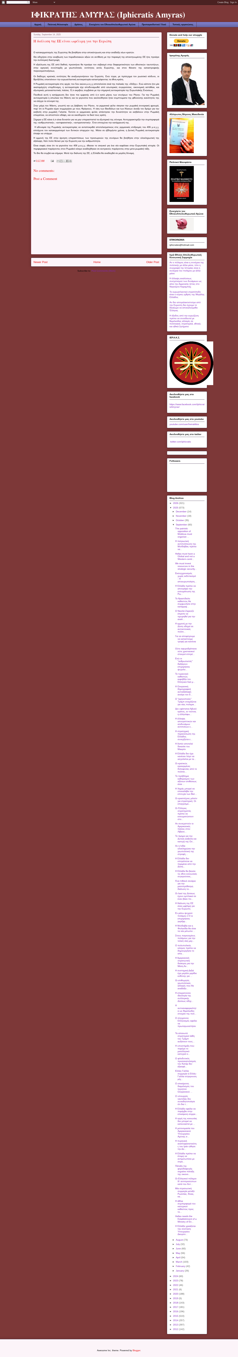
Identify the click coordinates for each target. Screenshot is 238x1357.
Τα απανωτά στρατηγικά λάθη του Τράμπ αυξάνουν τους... (185, 1037)
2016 (176, 1311)
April (178, 1257)
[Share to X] (64, 161)
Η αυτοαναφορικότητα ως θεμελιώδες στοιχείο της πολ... (185, 1009)
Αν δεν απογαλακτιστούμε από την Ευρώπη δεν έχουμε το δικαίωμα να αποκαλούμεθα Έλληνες (185, 306)
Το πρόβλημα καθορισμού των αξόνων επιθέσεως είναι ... (186, 780)
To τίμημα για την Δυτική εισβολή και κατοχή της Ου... (185, 839)
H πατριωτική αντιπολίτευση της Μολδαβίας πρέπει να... (185, 545)
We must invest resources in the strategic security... (186, 566)
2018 (176, 1302)
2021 (176, 1289)
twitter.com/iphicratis (180, 441)
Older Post (152, 262)
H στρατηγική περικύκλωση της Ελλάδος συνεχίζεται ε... (185, 735)
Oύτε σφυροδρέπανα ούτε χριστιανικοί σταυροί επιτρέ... (186, 651)
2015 (176, 1316)
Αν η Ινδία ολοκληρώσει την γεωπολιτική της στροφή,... (185, 850)
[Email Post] (52, 160)
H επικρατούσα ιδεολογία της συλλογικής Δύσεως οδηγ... (184, 997)
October (180, 520)
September (182, 524)
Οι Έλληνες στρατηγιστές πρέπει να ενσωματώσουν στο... (184, 813)
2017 (176, 1307)
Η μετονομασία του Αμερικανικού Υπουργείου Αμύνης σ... (184, 1132)
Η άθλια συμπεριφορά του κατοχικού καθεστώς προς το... (185, 1206)
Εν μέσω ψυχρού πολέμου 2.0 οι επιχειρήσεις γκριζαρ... (184, 917)
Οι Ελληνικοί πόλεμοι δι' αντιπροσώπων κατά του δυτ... (185, 1181)
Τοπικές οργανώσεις (183, 24)
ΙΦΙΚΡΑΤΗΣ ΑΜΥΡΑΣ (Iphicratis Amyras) (108, 14)
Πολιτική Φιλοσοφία (58, 24)
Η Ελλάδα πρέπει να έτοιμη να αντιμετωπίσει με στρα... (185, 1157)
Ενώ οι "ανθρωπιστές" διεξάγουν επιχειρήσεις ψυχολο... (184, 664)
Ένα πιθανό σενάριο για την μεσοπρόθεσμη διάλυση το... (185, 885)
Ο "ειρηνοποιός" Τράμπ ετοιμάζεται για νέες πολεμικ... (185, 702)
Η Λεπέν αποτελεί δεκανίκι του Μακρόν (184, 746)
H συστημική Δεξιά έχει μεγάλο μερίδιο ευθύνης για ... (186, 973)
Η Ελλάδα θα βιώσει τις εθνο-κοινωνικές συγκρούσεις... (186, 874)
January (180, 1270)
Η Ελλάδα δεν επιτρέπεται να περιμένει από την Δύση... (185, 862)
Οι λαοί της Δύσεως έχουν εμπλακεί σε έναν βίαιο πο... (185, 896)
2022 (176, 1285)
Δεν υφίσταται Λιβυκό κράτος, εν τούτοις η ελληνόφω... (186, 711)
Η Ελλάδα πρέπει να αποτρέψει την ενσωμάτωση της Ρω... (185, 590)
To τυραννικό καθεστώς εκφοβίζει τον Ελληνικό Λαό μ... (185, 678)
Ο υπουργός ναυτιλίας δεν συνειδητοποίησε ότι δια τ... (185, 1100)
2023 (176, 1280)
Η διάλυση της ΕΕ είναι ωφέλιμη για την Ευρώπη (185, 906)
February (181, 1266)
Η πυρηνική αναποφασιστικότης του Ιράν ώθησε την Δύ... (186, 1145)
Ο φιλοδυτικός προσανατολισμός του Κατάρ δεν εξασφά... (185, 1062)
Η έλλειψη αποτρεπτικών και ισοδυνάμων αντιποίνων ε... (185, 722)
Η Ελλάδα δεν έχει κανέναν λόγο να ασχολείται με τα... (185, 756)
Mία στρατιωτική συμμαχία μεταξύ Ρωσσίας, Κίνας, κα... (185, 1192)
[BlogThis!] (61, 161)
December (181, 511)
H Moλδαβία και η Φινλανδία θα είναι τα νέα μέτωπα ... (185, 928)
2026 (176, 503)
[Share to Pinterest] (70, 161)
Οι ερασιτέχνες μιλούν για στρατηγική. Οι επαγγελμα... (186, 801)
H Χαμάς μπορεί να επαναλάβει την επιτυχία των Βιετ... (186, 791)
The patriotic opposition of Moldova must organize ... (183, 532)
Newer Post (41, 262)
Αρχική (37, 24)
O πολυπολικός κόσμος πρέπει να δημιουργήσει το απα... (185, 949)
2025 (176, 507)
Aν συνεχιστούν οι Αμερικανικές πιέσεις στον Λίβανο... (184, 827)
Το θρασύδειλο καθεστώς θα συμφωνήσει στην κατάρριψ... (185, 602)
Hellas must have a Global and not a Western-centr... (185, 556)
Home (97, 262)
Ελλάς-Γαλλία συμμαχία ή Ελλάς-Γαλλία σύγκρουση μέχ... (186, 1075)
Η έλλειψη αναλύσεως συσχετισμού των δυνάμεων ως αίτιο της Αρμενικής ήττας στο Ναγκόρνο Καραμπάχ (186, 282)
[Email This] (58, 161)
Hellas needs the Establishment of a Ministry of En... (186, 1219)
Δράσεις (78, 24)
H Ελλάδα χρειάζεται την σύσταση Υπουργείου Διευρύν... (185, 1230)
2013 (176, 1324)
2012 (176, 1329)
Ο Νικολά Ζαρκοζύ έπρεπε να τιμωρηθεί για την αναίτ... (185, 615)
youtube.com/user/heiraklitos (184, 424)
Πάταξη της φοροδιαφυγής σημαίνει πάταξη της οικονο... (184, 1170)
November (181, 516)
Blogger (136, 1350)
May (178, 1253)
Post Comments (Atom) (103, 270)
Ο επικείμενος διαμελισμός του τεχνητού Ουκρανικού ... (184, 1087)
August (180, 1240)
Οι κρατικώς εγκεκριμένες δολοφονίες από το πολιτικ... (186, 767)
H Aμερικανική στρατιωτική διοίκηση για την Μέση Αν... (184, 962)
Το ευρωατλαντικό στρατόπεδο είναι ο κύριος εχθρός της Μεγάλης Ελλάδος (187, 295)
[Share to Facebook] (67, 161)
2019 (176, 1298)
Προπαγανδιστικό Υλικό (154, 24)
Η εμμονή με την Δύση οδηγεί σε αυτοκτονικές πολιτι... (184, 627)
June (178, 1248)
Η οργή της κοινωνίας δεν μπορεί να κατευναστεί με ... (186, 1121)
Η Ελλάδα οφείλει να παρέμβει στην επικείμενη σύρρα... (186, 1111)
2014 (176, 1320)
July (178, 1244)
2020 (176, 1293)
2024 (176, 1276)
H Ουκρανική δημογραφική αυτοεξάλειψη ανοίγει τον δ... (183, 690)
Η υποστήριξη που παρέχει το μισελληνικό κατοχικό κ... (184, 1050)
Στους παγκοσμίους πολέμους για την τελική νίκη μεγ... (185, 938)
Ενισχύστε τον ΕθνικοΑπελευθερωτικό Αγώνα (112, 24)
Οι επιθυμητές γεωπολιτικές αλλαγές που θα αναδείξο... (184, 984)
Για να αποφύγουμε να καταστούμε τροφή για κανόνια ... (185, 640)
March (179, 1261)
